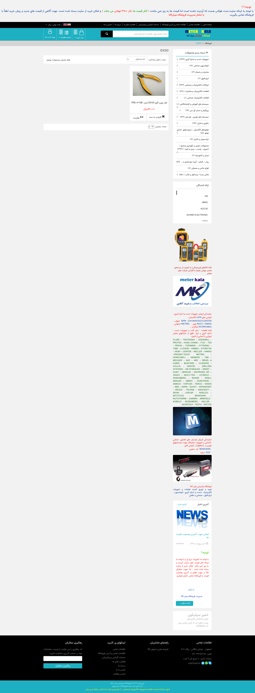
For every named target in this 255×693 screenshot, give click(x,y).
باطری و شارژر (200, 123)
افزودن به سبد (155, 117)
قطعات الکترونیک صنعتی (196, 97)
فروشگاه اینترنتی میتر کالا (121, 683)
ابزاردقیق (203, 78)
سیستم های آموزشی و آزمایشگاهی (193, 104)
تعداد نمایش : (160, 126)
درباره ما (118, 24)
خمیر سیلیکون (198, 615)
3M (206, 196)
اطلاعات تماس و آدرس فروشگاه (174, 24)
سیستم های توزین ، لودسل (194, 117)
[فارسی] (69, 25)
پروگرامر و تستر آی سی (197, 110)
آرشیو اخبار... (181, 504)
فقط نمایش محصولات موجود (58, 60)
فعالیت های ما (129, 24)
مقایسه (136, 118)
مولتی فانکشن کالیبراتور (197, 619)
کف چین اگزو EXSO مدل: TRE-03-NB (149, 102)
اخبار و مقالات (119, 674)
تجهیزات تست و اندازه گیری (194, 59)
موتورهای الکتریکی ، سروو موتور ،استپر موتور (193, 131)
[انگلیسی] (65, 25)
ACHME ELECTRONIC (197, 215)
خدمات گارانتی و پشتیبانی (148, 24)
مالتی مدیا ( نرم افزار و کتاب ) (194, 174)
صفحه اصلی (207, 24)
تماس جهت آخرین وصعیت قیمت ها (192, 536)
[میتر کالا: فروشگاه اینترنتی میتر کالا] (198, 33)
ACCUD (204, 208)
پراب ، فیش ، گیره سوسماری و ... (192, 161)
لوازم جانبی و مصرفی (198, 168)
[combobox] (141, 33)
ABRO (205, 202)
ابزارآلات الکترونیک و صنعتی (194, 85)
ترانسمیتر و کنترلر (199, 139)
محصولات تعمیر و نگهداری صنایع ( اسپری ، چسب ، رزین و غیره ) (193, 147)
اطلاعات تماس (194, 24)
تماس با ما (108, 24)
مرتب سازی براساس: (157, 59)
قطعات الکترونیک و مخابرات (194, 91)
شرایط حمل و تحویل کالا (158, 649)
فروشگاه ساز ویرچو (119, 686)
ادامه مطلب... (184, 603)
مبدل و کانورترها (200, 155)
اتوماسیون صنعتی (199, 65)
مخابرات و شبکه (200, 72)
